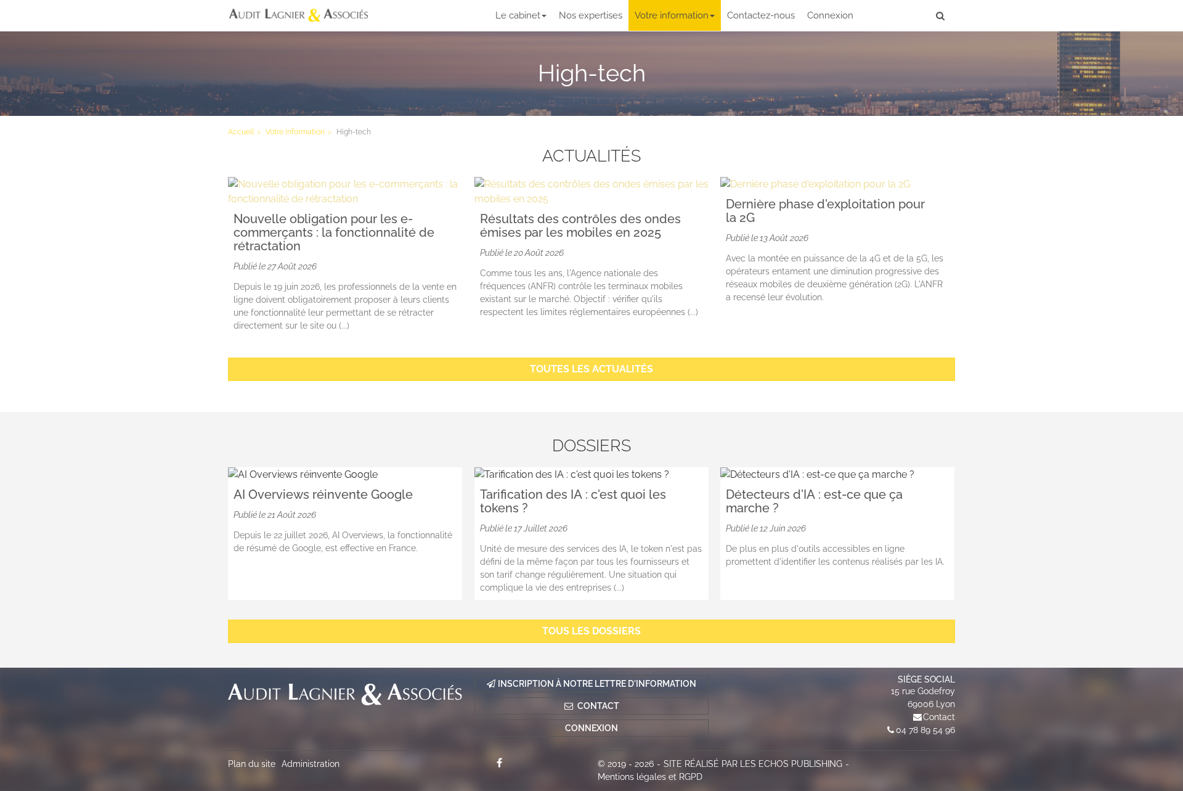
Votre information (672, 15)
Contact (939, 717)
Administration (310, 764)
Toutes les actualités (591, 369)
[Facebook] (499, 763)
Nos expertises (590, 15)
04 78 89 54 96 (925, 730)
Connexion (830, 15)
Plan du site (251, 764)
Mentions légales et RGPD (650, 777)
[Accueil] (345, 694)
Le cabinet (517, 15)
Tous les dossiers (591, 631)
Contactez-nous (761, 15)
